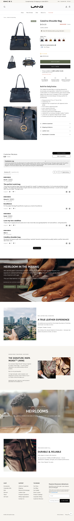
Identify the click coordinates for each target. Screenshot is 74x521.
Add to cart (55, 61)
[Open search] (55, 172)
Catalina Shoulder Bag (11, 17)
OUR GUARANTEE (9, 286)
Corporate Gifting (37, 496)
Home (5, 17)
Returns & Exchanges (24, 490)
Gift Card (68, 1)
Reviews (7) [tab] (7, 172)
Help (58, 1)
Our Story (35, 486)
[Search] (4, 7)
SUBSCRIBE (64, 500)
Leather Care (22, 492)
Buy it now (55, 66)
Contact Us (21, 498)
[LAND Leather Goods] (37, 6)
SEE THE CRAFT (22, 286)
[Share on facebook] (66, 192)
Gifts (37, 12)
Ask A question (61, 156)
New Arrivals (29, 12)
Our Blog (35, 488)
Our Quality (36, 490)
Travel (5, 494)
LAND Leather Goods (10, 514)
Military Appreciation (24, 496)
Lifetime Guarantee (23, 486)
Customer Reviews (38, 498)
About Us (43, 12)
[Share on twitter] (69, 192)
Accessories (7, 486)
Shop (22, 12)
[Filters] (59, 172)
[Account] (66, 7)
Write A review (61, 153)
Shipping (21, 488)
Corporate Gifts (63, 1)
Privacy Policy (67, 514)
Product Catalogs (37, 494)
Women (6, 492)
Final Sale (50, 12)
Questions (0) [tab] (14, 172)
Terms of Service (60, 514)
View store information (46, 74)
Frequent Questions (24, 494)
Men (5, 490)
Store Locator (36, 492)
